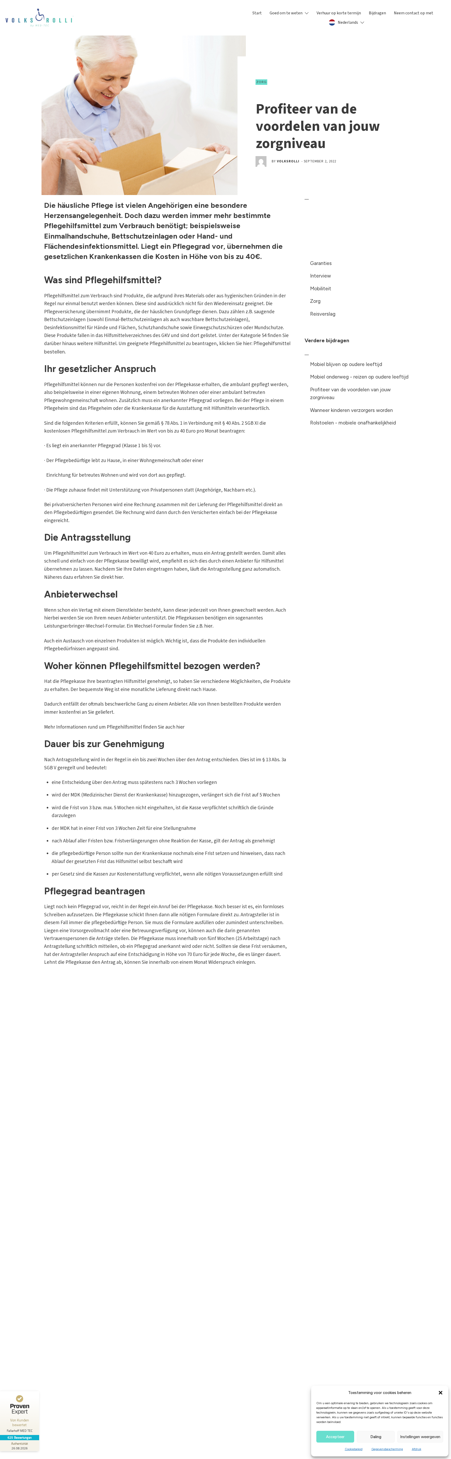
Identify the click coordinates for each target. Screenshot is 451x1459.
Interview (320, 276)
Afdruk (416, 1449)
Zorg (261, 82)
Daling (375, 1436)
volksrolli (288, 161)
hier (119, 577)
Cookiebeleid (354, 1449)
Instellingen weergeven (420, 1436)
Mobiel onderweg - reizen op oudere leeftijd (359, 377)
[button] (440, 1392)
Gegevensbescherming (387, 1449)
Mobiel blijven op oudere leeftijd (346, 364)
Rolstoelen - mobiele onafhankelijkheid (353, 423)
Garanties (321, 263)
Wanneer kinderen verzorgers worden (351, 410)
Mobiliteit (320, 289)
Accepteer (335, 1436)
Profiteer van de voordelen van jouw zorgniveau (350, 393)
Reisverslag (322, 314)
